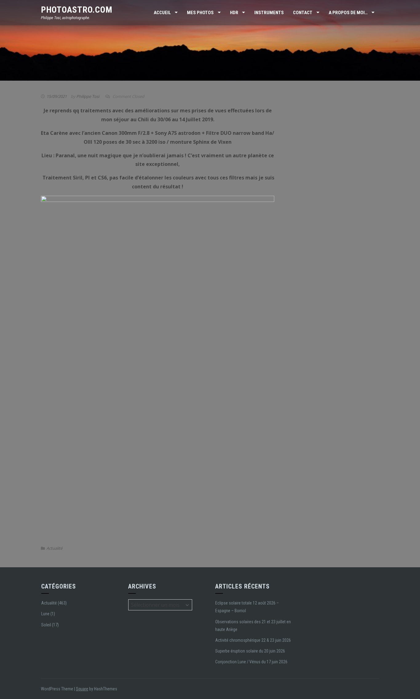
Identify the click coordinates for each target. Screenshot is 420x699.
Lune (45, 613)
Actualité (54, 548)
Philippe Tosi (87, 96)
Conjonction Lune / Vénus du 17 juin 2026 (251, 661)
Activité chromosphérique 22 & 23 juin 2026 (253, 640)
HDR (234, 12)
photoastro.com (77, 10)
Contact (302, 12)
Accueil (162, 12)
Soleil (46, 624)
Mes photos (200, 12)
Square (82, 688)
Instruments (269, 12)
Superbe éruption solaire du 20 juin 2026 (250, 651)
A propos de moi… (348, 12)
